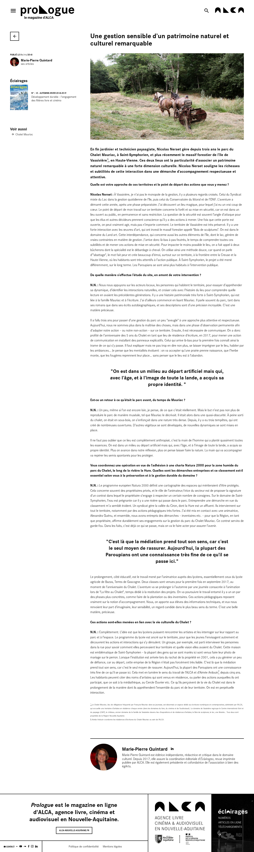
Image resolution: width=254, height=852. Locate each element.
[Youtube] (20, 846)
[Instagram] (32, 846)
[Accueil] (47, 13)
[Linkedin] (36, 846)
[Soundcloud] (25, 846)
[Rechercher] (207, 11)
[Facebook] (28, 846)
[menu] (13, 11)
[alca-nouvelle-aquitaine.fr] (229, 12)
